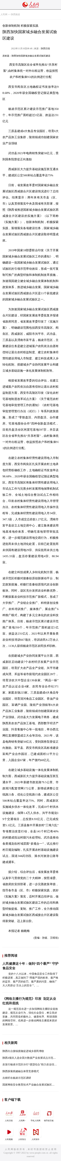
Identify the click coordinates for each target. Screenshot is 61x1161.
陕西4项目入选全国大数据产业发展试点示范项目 (30, 1057)
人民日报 (9, 1120)
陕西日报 (45, 48)
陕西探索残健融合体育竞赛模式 (20, 1071)
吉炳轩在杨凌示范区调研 (16, 1077)
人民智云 (22, 1139)
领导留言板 (49, 1120)
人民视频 (9, 1139)
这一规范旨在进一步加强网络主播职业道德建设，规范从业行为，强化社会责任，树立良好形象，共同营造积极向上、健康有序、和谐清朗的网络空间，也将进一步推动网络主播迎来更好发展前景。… (30, 1016)
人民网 (3, 14)
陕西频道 (15, 14)
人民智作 (35, 1139)
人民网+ (22, 1120)
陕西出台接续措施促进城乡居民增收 (23, 1051)
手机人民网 (35, 1120)
